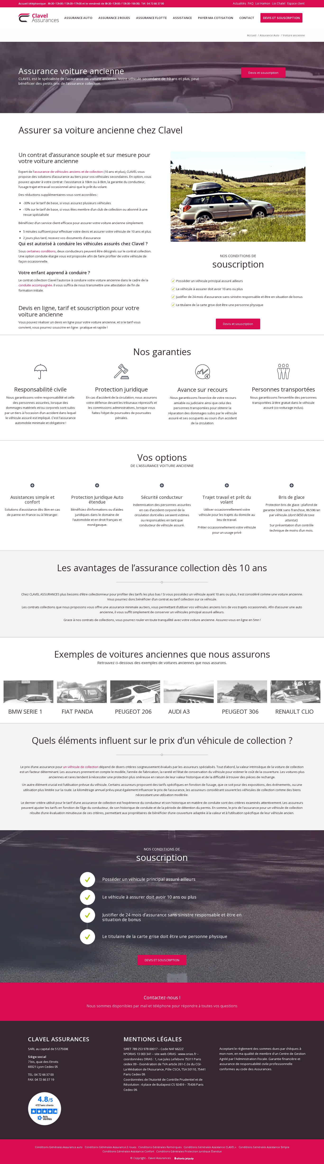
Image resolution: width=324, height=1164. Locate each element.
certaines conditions (41, 251)
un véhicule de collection (80, 767)
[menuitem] (239, 3)
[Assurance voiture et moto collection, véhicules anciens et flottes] (39, 17)
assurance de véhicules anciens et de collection (68, 172)
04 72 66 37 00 (155, 3)
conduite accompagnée (35, 285)
